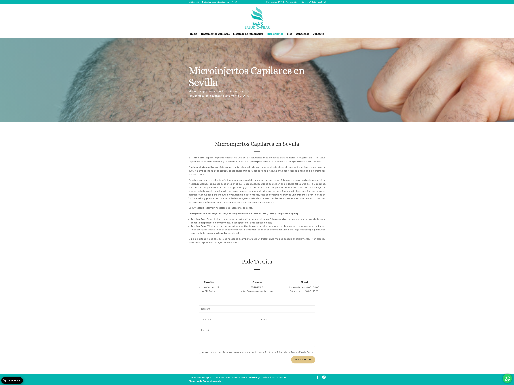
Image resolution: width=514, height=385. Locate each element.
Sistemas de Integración (248, 33)
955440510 (194, 2)
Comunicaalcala (212, 381)
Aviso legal (254, 377)
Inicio (193, 33)
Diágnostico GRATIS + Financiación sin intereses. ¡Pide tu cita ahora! (296, 2)
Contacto (318, 33)
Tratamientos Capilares (215, 33)
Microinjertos (275, 33)
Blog (289, 33)
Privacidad (269, 377)
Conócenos (302, 33)
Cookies (281, 377)
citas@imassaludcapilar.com (257, 291)
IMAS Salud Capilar (201, 377)
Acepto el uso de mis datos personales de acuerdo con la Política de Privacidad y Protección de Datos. (258, 352)
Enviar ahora (303, 359)
